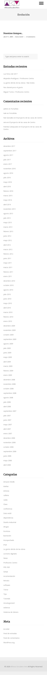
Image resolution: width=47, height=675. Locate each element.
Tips (5, 594)
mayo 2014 (7, 200)
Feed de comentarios (11, 638)
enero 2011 (7, 276)
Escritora (6, 531)
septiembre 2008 (9, 393)
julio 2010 (7, 294)
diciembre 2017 (9, 146)
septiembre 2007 (9, 411)
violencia (6, 608)
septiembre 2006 (9, 451)
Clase (5, 504)
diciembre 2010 (9, 281)
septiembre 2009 (9, 339)
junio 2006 (7, 456)
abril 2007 (7, 429)
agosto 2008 (8, 397)
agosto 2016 (8, 173)
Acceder (6, 629)
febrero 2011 (8, 272)
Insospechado (8, 540)
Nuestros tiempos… (13, 33)
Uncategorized (8, 603)
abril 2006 (7, 465)
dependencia (8, 518)
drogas (6, 527)
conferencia (7, 509)
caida (5, 500)
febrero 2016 (8, 191)
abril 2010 (7, 308)
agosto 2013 (8, 213)
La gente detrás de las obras (14, 549)
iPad (5, 545)
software (6, 585)
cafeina (6, 495)
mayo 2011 (7, 263)
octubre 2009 (8, 335)
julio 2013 (7, 218)
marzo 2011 (7, 267)
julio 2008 (7, 402)
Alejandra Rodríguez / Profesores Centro (18, 78)
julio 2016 (7, 177)
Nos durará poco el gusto (13, 87)
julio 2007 (7, 416)
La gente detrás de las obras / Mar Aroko (19, 83)
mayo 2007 (7, 424)
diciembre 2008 (9, 380)
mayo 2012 (7, 240)
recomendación (9, 576)
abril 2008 (7, 406)
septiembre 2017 (9, 151)
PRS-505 (6, 567)
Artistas (6, 491)
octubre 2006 (8, 447)
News (5, 558)
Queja (5, 572)
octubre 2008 (8, 389)
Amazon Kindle (9, 482)
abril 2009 (7, 362)
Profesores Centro (10, 563)
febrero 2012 (8, 254)
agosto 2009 (8, 344)
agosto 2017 (8, 155)
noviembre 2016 (9, 169)
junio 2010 (7, 299)
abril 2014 (7, 204)
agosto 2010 (8, 290)
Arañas (6, 486)
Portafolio (14, 109)
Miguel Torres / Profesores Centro (16, 92)
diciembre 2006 (9, 438)
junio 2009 (7, 353)
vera (5, 122)
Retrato (6, 581)
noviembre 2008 (9, 384)
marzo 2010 (7, 312)
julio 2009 (7, 348)
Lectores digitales (10, 554)
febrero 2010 (8, 317)
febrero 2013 (8, 231)
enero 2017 (7, 164)
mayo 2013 (7, 222)
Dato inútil (19, 37)
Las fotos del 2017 (10, 74)
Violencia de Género (10, 612)
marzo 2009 (7, 366)
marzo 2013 (7, 227)
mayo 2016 (7, 182)
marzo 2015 (7, 195)
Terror (5, 590)
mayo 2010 (7, 303)
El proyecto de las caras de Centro (29, 118)
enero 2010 (7, 321)
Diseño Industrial (9, 522)
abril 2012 (7, 245)
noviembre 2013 (9, 209)
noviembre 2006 (9, 442)
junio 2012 (7, 236)
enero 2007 (7, 433)
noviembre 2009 (9, 330)
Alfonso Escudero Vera (18, 666)
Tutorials (6, 599)
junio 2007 (7, 420)
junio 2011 (7, 258)
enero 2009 (7, 375)
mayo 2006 (7, 460)
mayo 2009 (7, 357)
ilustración (7, 536)
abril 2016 (7, 186)
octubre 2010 (8, 285)
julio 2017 (7, 160)
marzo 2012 (7, 249)
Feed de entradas (10, 633)
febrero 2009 (8, 371)
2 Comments (30, 37)
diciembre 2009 (9, 326)
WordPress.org (9, 642)
